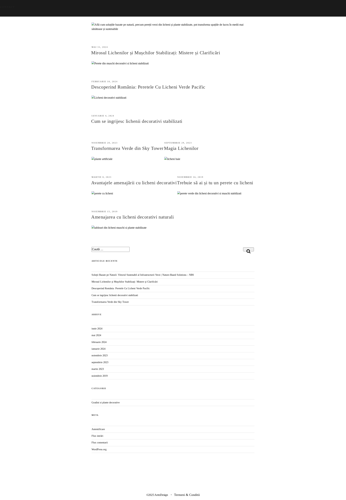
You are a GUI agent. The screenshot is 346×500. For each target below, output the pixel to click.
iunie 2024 (97, 328)
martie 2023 (98, 369)
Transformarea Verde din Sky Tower (127, 148)
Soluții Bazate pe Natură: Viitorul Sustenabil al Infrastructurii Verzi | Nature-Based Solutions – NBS (143, 275)
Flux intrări (97, 436)
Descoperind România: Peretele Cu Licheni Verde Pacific (148, 87)
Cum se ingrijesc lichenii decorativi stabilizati (136, 121)
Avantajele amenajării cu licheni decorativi (134, 182)
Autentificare (98, 429)
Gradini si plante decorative (106, 402)
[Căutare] (248, 249)
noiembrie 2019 (100, 376)
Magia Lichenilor (181, 148)
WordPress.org (99, 449)
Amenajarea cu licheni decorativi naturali (132, 217)
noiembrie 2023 (100, 355)
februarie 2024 (99, 342)
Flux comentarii (100, 442)
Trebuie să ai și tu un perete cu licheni (215, 182)
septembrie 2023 (100, 362)
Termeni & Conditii (187, 495)
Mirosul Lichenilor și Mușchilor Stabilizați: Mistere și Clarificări (155, 52)
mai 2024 (96, 335)
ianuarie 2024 (98, 348)
